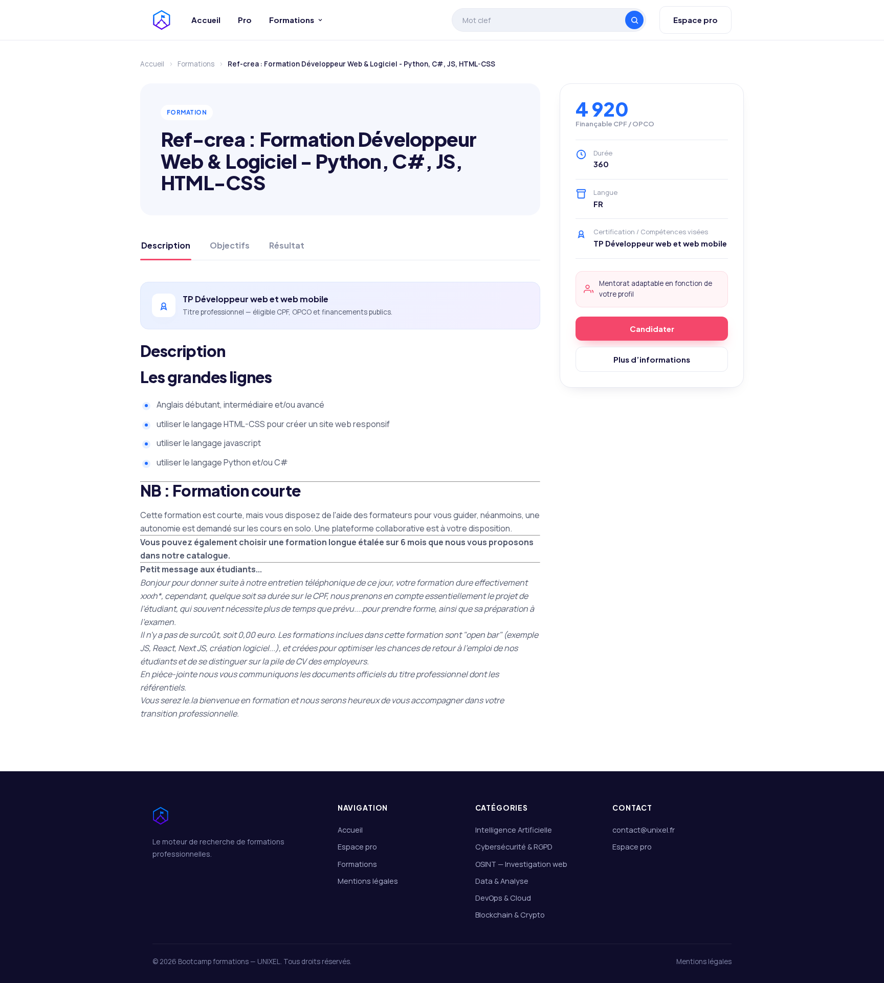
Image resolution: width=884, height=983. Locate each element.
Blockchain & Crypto (510, 915)
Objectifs (230, 245)
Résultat (286, 245)
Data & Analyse (501, 881)
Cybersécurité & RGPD (513, 847)
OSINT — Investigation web (521, 864)
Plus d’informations (651, 359)
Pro (245, 20)
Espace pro (695, 20)
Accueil (205, 20)
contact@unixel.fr (643, 830)
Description (165, 245)
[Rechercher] (634, 20)
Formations (291, 20)
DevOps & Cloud (503, 898)
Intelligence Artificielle (513, 830)
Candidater (652, 328)
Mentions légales (368, 881)
